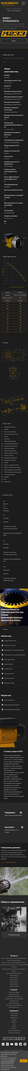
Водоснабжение (14, 994)
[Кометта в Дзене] (16, 1044)
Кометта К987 (14, 984)
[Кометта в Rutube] (3, 1044)
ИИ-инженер (14, 1013)
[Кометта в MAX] (25, 1044)
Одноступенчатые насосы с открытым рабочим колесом (14, 966)
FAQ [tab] (4, 62)
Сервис (14, 1020)
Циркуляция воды (14, 1003)
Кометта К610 (14, 982)
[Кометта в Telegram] (20, 1044)
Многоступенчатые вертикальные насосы (14, 962)
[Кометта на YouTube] (11, 1044)
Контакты (14, 1022)
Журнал (14, 1026)
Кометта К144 (14, 977)
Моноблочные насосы (14, 960)
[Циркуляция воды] (14, 919)
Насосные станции (14, 992)
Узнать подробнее (10, 862)
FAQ (14, 1024)
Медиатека (14, 1017)
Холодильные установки (14, 996)
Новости (14, 1028)
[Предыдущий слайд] (2, 922)
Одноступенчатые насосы (14, 973)
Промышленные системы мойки (14, 998)
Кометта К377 (14, 980)
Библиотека (14, 1015)
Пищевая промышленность (14, 1005)
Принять (23, 1061)
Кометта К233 (14, 975)
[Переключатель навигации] (23, 3)
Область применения (14, 1030)
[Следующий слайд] (26, 922)
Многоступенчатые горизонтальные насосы (14, 958)
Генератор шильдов (14, 1032)
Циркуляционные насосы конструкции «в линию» (14, 970)
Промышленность (14, 1007)
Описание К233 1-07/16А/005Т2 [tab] (13, 58)
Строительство (14, 1001)
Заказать (14, 41)
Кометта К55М (14, 986)
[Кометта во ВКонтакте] (7, 1044)
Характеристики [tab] (8, 55)
